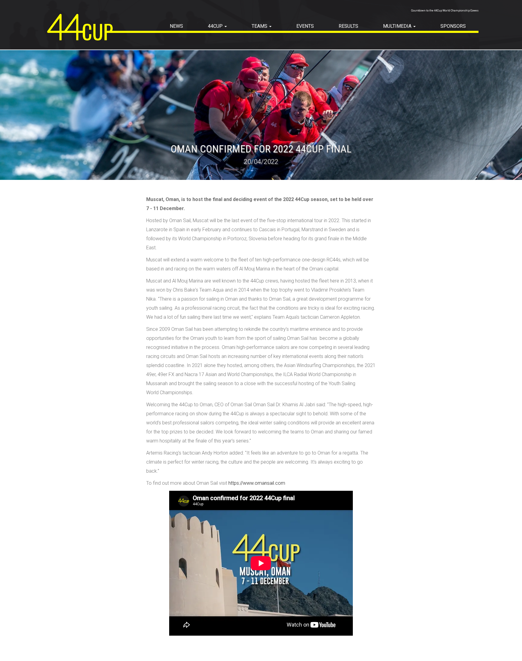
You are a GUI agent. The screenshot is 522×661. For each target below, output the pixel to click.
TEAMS (260, 26)
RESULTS (348, 26)
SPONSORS (453, 26)
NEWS (176, 26)
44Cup (216, 26)
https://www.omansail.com (256, 483)
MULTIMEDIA (398, 26)
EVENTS (305, 26)
